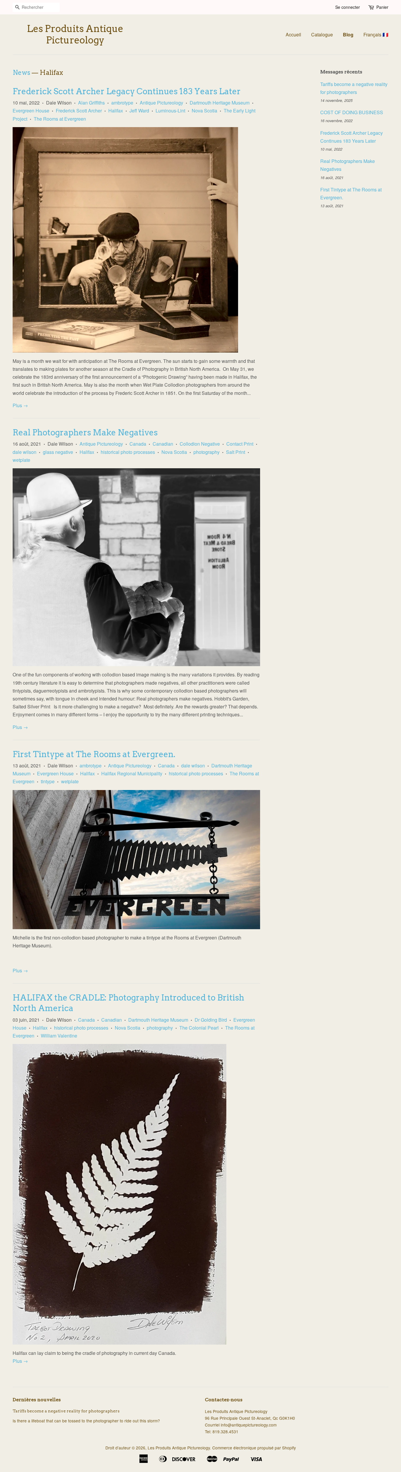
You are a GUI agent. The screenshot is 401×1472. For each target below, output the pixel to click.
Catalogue (322, 34)
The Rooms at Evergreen (60, 118)
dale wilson (24, 452)
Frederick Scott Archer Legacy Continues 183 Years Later (127, 91)
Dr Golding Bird (211, 1019)
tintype (48, 781)
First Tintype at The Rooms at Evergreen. (94, 754)
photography (206, 452)
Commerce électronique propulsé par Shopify (254, 1448)
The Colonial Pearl (199, 1027)
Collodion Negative (200, 443)
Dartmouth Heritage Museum (220, 102)
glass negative (58, 452)
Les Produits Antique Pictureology (75, 34)
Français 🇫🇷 (375, 34)
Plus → (20, 405)
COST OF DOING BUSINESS (351, 112)
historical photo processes (128, 452)
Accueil (293, 34)
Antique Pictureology (161, 102)
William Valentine (59, 1035)
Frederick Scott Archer (79, 110)
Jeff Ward (139, 110)
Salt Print (235, 452)
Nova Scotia (204, 110)
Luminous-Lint (170, 110)
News (21, 72)
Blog (348, 34)
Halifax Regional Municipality (131, 773)
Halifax (115, 110)
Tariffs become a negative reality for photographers (66, 1411)
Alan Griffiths (91, 102)
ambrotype (122, 102)
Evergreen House (31, 110)
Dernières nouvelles (37, 1399)
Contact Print (239, 443)
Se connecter (347, 7)
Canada (137, 443)
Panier (382, 7)
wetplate (21, 460)
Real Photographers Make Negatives (85, 432)
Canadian (163, 443)
